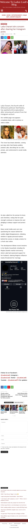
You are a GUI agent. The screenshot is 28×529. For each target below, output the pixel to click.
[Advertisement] (14, 69)
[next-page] (15, 415)
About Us (10, 523)
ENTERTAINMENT (17, 15)
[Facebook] (2, 37)
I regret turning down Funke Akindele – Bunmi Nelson (12, 496)
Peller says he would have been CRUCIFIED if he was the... (14, 412)
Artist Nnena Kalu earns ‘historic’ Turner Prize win (21, 395)
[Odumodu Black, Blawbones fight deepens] (5, 408)
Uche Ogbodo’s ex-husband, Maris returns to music (22, 412)
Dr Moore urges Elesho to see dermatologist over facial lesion (13, 505)
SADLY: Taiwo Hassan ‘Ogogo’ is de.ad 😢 (10, 494)
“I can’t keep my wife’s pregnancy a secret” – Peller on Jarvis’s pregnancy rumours (14, 499)
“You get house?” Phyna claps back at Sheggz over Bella (12, 513)
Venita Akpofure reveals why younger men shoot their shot (13, 502)
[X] (5, 37)
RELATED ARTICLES (8, 402)
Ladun (3, 33)
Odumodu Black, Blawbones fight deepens (4, 412)
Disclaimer (24, 523)
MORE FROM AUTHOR (19, 402)
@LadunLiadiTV (13, 380)
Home (2, 21)
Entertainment (6, 21)
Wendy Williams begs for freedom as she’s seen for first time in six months (14, 516)
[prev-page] (13, 415)
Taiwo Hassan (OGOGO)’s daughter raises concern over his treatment (13, 510)
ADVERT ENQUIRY (16, 17)
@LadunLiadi (5, 375)
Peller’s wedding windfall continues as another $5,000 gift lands (14, 507)
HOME (4, 15)
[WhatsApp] (12, 37)
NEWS (8, 15)
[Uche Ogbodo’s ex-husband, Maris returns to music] (23, 408)
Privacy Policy (4, 523)
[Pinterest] (8, 37)
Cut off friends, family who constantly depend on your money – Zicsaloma (14, 491)
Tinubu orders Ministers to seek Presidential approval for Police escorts (6, 396)
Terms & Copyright (14, 525)
